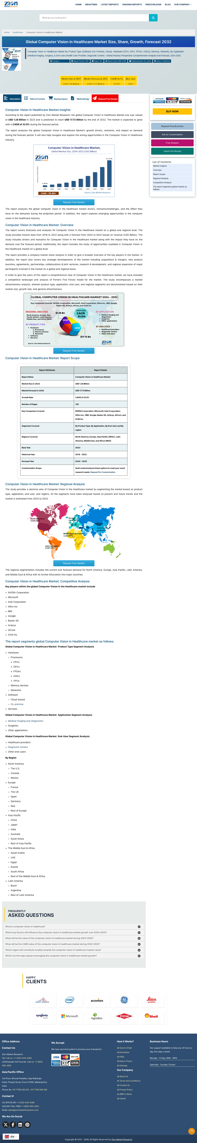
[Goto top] (192, 1131)
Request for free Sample (98, 43)
